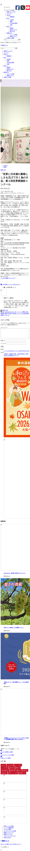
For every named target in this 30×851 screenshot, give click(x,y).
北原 (26, 312)
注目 (6, 310)
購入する (9, 70)
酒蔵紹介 (9, 56)
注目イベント (13, 773)
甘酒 (8, 64)
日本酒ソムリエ (16, 313)
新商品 (8, 67)
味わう (5, 65)
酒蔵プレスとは (8, 51)
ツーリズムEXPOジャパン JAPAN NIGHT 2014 (16, 351)
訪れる (5, 54)
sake (13, 312)
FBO (3, 312)
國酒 (6, 313)
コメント (4, 327)
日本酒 (8, 59)
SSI (15, 312)
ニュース (6, 52)
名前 (3, 340)
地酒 (25, 770)
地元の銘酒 (5, 770)
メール (3, 343)
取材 (12, 767)
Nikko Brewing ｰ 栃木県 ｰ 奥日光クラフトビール (14, 573)
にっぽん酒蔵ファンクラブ (8, 278)
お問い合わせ (7, 837)
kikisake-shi (8, 312)
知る (5, 57)
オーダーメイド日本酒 (10, 831)
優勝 (23, 312)
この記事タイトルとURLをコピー (11, 284)
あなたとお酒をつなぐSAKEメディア (11, 844)
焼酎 (8, 61)
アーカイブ (7, 10)
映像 (3, 310)
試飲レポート (10, 69)
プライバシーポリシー (10, 836)
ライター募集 (7, 829)
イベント (19, 312)
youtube (10, 765)
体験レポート (10, 75)
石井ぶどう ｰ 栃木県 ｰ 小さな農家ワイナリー (14, 627)
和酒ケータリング (9, 832)
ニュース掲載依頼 (9, 827)
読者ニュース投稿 (9, 826)
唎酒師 (2, 313)
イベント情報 (10, 74)
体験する (6, 72)
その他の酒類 (10, 62)
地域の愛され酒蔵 (16, 770)
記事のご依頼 (7, 77)
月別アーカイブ (5, 749)
